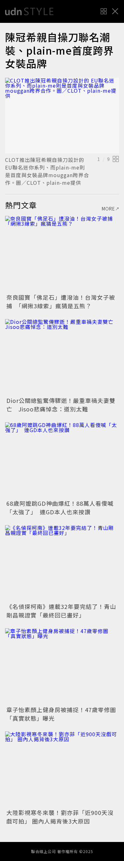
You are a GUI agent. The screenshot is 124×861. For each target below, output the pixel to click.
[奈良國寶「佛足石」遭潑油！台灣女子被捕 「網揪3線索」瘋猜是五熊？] (62, 254)
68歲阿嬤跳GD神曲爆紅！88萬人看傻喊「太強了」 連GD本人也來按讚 (60, 507)
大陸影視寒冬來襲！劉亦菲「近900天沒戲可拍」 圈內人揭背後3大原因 (60, 816)
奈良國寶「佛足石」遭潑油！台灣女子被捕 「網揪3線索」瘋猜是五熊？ (60, 301)
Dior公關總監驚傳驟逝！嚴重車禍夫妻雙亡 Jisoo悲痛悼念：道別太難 (60, 404)
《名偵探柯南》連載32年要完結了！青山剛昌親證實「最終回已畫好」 (61, 610)
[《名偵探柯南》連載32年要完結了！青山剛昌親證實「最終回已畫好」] (62, 563)
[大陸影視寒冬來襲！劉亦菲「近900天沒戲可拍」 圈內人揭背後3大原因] (62, 769)
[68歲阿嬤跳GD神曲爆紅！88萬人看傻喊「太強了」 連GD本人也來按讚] (62, 460)
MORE (108, 208)
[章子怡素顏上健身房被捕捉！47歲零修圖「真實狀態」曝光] (62, 666)
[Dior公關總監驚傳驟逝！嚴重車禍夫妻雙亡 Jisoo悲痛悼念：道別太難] (62, 357)
